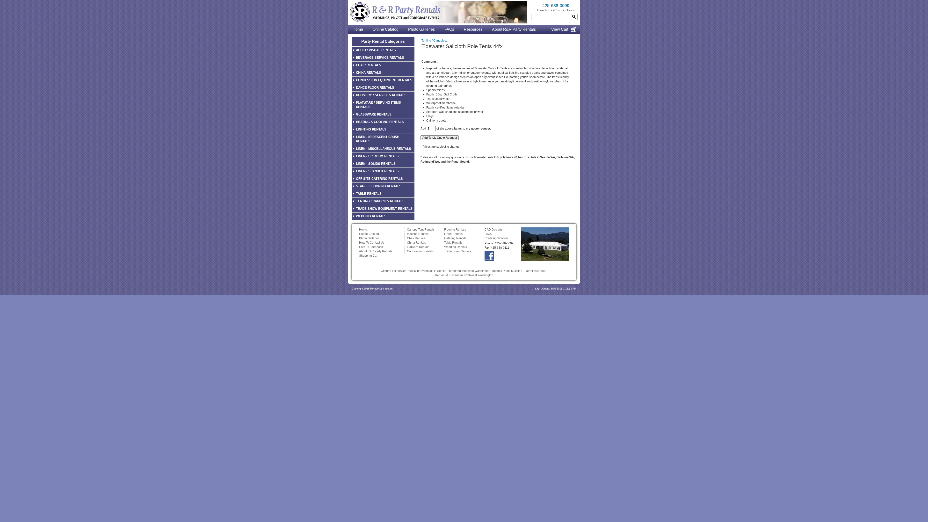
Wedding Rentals (371, 216)
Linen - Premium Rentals (377, 156)
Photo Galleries (421, 29)
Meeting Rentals (417, 234)
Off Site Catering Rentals (379, 179)
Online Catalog (386, 29)
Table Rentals (369, 194)
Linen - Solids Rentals (376, 164)
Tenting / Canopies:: (434, 40)
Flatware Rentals (418, 247)
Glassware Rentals (374, 114)
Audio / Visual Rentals (376, 50)
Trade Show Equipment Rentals (384, 208)
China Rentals (368, 72)
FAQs (449, 29)
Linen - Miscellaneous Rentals (383, 149)
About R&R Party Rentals (514, 29)
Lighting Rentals (371, 129)
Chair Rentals (368, 65)
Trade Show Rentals (457, 251)
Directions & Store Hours (556, 10)
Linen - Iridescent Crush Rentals (377, 139)
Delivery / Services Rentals (381, 95)
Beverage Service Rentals (380, 57)
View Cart (559, 29)
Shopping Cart (368, 255)
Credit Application (496, 238)
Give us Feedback (371, 247)
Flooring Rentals (455, 229)
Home (358, 29)
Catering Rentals (455, 238)
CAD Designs (493, 229)
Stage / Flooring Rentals (378, 186)
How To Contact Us (371, 242)
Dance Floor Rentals (375, 87)
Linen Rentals (453, 234)
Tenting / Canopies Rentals (380, 201)
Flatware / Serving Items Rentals (378, 105)
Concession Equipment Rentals (384, 80)
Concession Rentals (420, 251)
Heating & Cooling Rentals (380, 122)
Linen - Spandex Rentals (377, 171)
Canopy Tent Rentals (421, 229)
